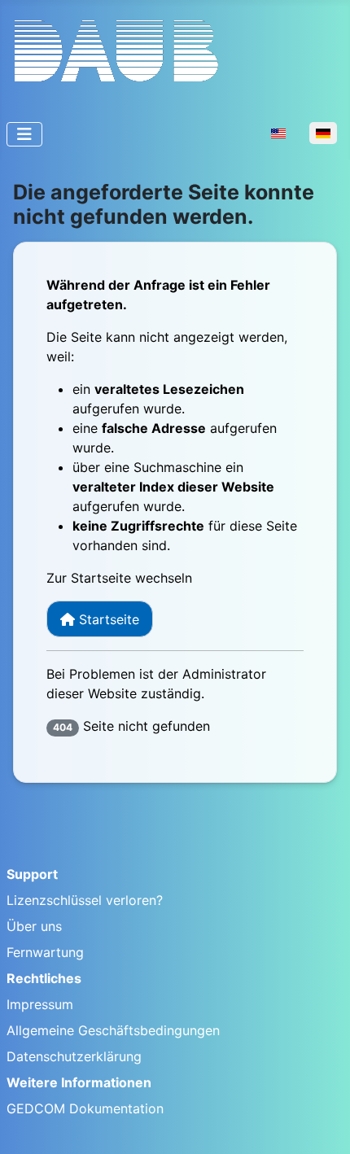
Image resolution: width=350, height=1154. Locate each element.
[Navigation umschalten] (24, 134)
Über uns (34, 926)
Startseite (107, 619)
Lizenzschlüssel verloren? (85, 900)
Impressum (40, 1004)
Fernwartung (45, 952)
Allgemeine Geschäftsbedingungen (113, 1030)
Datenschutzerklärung (74, 1056)
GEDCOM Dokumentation (85, 1108)
